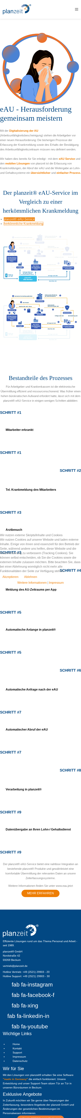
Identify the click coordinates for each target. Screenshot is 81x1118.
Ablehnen (30, 576)
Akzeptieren (10, 576)
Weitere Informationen (32, 582)
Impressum (56, 582)
